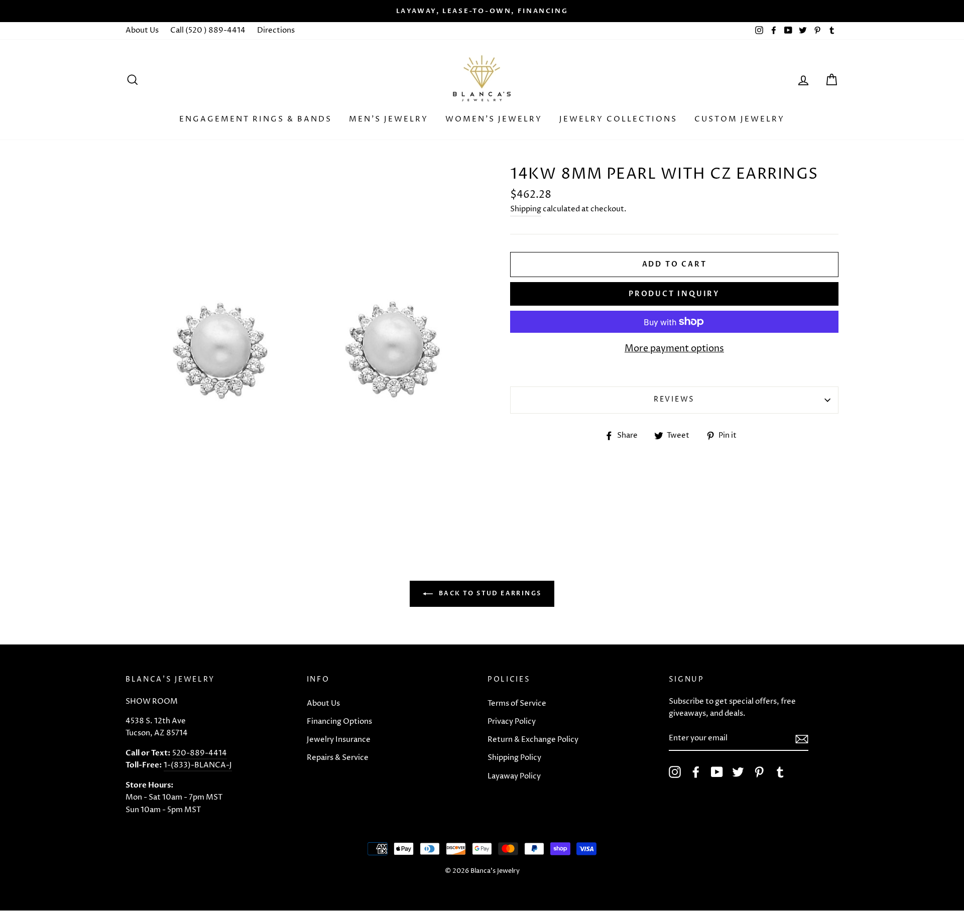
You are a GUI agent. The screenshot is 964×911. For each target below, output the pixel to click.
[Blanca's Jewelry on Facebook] (696, 772)
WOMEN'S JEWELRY (493, 119)
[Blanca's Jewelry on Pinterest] (759, 772)
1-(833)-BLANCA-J (198, 765)
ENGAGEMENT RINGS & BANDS (255, 119)
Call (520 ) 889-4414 (208, 30)
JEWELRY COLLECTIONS (618, 119)
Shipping (525, 209)
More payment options (674, 348)
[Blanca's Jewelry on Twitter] (738, 772)
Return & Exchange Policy (533, 739)
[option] (482, 11)
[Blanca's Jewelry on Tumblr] (780, 772)
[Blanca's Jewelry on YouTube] (717, 772)
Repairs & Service (338, 757)
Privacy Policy (512, 721)
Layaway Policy (514, 776)
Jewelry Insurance (339, 739)
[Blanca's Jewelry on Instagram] (675, 772)
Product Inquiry (674, 294)
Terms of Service (517, 703)
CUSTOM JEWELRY (739, 119)
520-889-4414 (199, 753)
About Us (142, 30)
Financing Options (339, 721)
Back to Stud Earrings (489, 593)
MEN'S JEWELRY (388, 119)
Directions (276, 30)
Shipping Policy (514, 757)
